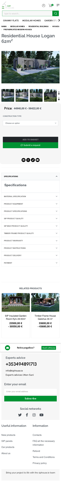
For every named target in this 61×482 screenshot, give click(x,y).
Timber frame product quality (19, 233)
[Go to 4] (50, 95)
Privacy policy (40, 463)
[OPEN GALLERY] (30, 67)
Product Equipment (13, 204)
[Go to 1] (7, 95)
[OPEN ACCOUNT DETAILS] (43, 5)
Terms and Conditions (44, 457)
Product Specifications (15, 211)
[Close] (58, 13)
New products (8, 435)
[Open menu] (58, 5)
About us (5, 453)
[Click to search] (55, 13)
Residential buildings (39, 26)
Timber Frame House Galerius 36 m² (45, 317)
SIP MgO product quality (16, 226)
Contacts (37, 435)
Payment (8, 263)
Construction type (12, 116)
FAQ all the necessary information (44, 442)
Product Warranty (13, 240)
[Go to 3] (36, 95)
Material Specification (15, 196)
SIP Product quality (13, 218)
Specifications (11, 176)
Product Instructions (15, 248)
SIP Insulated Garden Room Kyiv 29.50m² (16, 317)
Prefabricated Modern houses (18, 29)
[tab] (30, 176)
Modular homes (17, 26)
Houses (55, 26)
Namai (4, 26)
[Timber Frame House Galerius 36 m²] (45, 302)
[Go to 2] (22, 95)
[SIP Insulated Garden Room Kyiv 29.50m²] (16, 302)
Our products (7, 447)
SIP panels (6, 441)
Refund (36, 451)
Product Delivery (12, 255)
